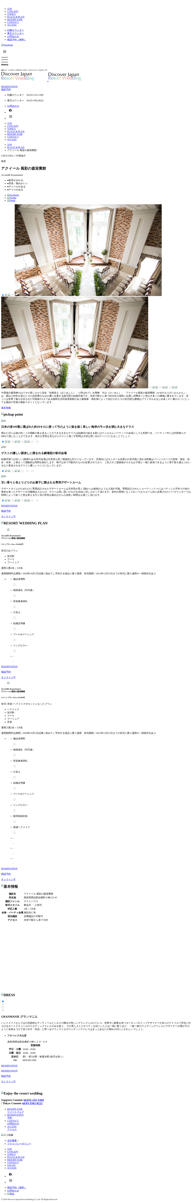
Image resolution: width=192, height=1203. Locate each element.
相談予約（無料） (16, 39)
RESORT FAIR (14, 19)
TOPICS (11, 14)
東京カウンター (15, 33)
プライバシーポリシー (19, 1143)
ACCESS (11, 25)
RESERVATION (9, 1065)
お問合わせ (13, 36)
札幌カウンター (15, 30)
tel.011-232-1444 (34, 1100)
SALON (11, 1165)
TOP (9, 8)
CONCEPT (12, 11)
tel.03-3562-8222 (32, 1103)
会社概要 (12, 1140)
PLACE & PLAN (15, 17)
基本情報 (6, 407)
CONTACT (13, 22)
